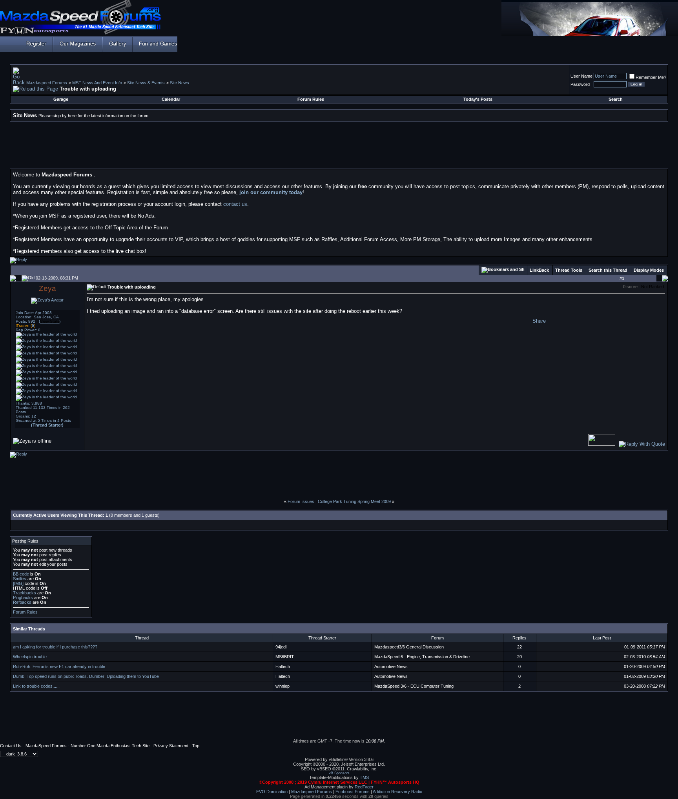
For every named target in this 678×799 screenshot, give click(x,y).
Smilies (19, 578)
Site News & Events (146, 82)
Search (616, 99)
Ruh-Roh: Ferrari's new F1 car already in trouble (59, 666)
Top (195, 745)
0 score (631, 286)
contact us (235, 204)
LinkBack (539, 270)
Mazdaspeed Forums (46, 82)
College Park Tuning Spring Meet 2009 (354, 501)
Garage (60, 99)
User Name (581, 76)
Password (580, 84)
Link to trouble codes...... (36, 686)
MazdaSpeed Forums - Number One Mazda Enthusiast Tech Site (87, 745)
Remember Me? (651, 77)
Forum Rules (310, 99)
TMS (364, 777)
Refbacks (22, 602)
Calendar (171, 99)
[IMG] (18, 583)
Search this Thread (608, 270)
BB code (21, 574)
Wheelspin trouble (30, 656)
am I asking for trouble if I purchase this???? (55, 647)
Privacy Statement (170, 745)
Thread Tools (568, 270)
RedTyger (364, 786)
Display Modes (649, 270)
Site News (179, 82)
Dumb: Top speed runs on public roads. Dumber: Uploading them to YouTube (86, 676)
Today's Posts (477, 99)
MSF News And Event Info (97, 82)
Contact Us (11, 745)
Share (539, 321)
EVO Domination (272, 791)
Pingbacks (23, 597)
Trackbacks (24, 592)
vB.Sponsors (339, 773)
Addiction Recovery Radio (397, 791)
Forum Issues (301, 501)
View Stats (49, 321)
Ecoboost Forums (352, 791)
